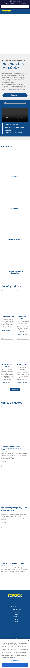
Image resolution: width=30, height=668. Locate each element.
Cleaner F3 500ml (7, 316)
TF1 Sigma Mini (22, 365)
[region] (15, 34)
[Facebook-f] (18, 624)
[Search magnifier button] (27, 6)
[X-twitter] (22, 624)
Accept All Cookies (15, 665)
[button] (27, 11)
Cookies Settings (15, 660)
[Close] (28, 641)
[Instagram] (7, 624)
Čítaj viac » (3, 461)
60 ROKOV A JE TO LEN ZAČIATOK (13, 564)
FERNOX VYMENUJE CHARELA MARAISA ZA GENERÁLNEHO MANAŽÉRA (11, 447)
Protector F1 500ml (22, 317)
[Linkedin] (11, 624)
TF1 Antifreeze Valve (7, 365)
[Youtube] (14, 624)
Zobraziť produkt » (7, 330)
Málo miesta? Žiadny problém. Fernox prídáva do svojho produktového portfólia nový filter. (14, 508)
